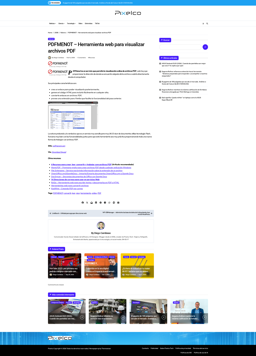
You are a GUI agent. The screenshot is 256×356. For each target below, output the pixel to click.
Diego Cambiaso (102, 233)
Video (80, 23)
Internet (51, 39)
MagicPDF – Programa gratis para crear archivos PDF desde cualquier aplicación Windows (91, 167)
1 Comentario (81, 57)
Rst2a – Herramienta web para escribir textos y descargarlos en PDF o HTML (85, 182)
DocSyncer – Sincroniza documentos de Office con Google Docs (79, 176)
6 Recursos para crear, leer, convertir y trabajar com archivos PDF (81, 164)
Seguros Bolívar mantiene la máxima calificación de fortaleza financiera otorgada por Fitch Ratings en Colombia (184, 91)
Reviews (68, 302)
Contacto (145, 348)
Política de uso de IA (201, 353)
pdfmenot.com (59, 146)
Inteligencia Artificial (101, 257)
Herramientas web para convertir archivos (70, 185)
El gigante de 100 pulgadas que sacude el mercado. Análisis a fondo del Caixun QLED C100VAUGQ (184, 83)
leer (73, 193)
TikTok (97, 23)
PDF (99, 193)
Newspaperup (94, 348)
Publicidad (154, 348)
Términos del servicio (200, 348)
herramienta (85, 193)
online (94, 193)
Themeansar (106, 348)
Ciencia (60, 23)
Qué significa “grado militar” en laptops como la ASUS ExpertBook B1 (181, 99)
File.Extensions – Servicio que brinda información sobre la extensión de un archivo (86, 170)
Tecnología (70, 23)
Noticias (52, 23)
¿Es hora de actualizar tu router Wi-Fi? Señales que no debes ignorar (136, 271)
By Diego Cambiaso (58, 57)
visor (78, 193)
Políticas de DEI (186, 353)
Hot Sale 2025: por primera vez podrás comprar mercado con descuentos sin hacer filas (64, 271)
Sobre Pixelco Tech (167, 348)
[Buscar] (205, 47)
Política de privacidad (183, 348)
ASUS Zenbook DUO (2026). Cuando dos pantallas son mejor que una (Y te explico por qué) (184, 64)
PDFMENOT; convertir (62, 193)
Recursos (59, 39)
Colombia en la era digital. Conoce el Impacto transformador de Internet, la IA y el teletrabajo (101, 271)
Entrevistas (88, 23)
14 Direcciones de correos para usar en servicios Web (75, 179)
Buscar (166, 40)
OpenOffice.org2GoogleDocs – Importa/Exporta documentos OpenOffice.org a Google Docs (92, 173)
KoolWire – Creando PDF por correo (67, 188)
